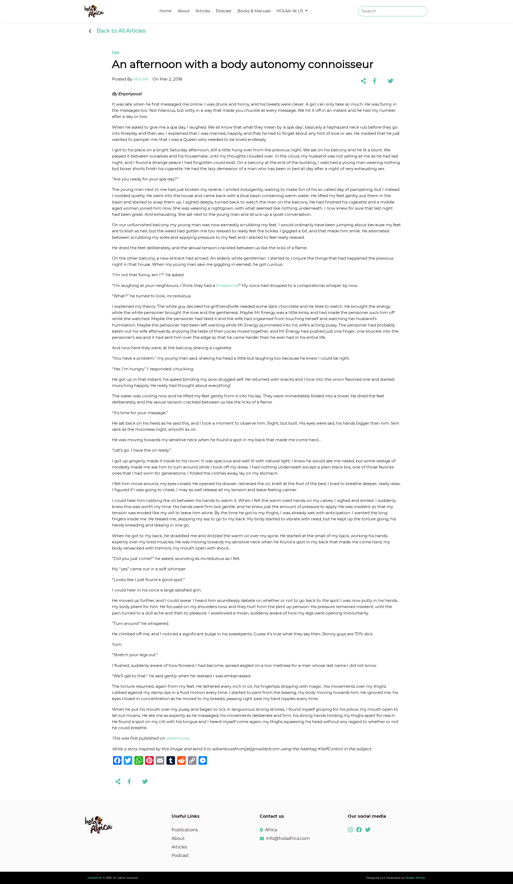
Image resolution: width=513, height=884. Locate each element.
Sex (116, 52)
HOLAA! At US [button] (290, 11)
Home (166, 11)
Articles (203, 11)
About (184, 11)
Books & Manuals (254, 11)
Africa (271, 829)
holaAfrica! (95, 877)
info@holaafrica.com (288, 838)
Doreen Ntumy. (415, 877)
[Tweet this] (390, 81)
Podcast (223, 11)
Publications (185, 829)
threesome (227, 285)
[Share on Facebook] (374, 81)
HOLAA (140, 79)
